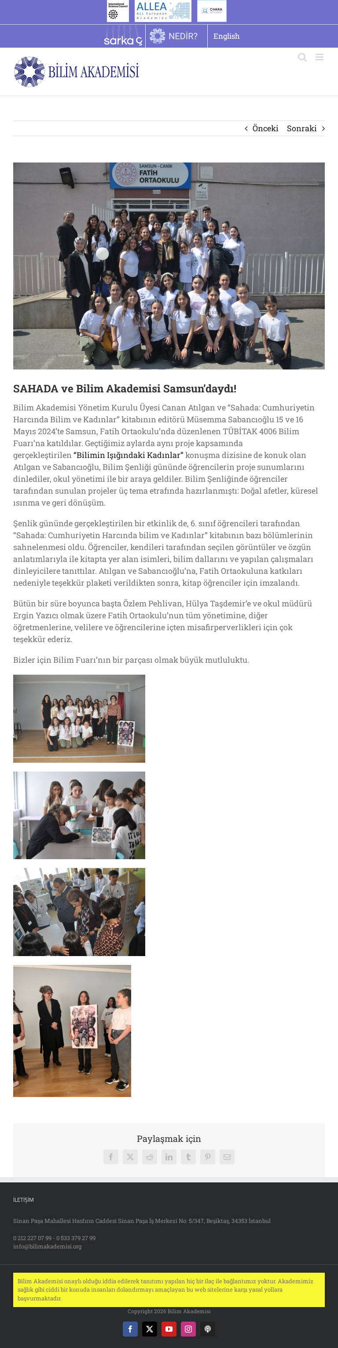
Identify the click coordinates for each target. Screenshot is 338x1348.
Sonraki (302, 128)
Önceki (266, 128)
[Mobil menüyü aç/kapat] (320, 57)
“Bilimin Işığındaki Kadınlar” (128, 455)
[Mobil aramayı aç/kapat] (302, 57)
